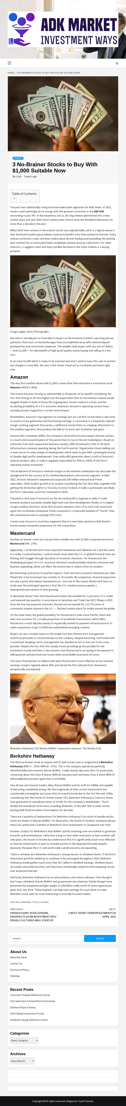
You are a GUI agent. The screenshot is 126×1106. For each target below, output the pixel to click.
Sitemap (15, 976)
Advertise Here (18, 957)
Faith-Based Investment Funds (27, 1013)
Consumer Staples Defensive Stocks (30, 995)
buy (17, 902)
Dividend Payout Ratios (23, 1007)
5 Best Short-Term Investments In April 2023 (92, 913)
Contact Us (16, 963)
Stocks (18, 158)
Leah (19, 176)
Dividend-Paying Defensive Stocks (29, 1020)
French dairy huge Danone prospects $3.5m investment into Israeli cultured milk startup (33, 915)
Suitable (44, 902)
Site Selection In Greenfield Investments (32, 1001)
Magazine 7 (73, 1101)
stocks (35, 902)
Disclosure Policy (19, 969)
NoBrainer (25, 902)
